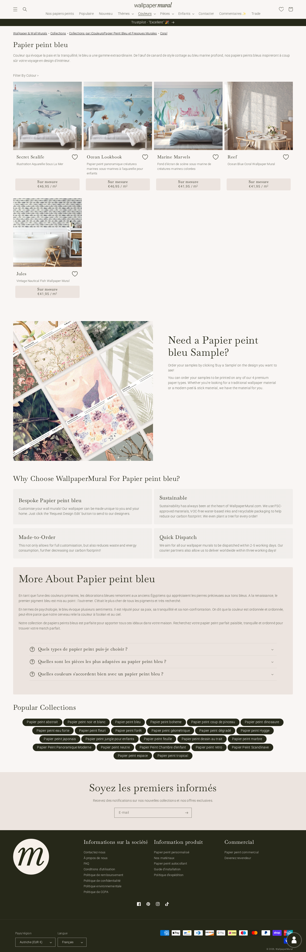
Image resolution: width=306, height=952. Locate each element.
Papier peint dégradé (215, 731)
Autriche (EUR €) (31, 942)
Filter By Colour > (26, 76)
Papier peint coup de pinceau (213, 722)
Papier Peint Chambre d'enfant (163, 747)
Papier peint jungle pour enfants (110, 739)
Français (68, 942)
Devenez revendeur (237, 858)
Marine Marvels (173, 157)
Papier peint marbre (247, 739)
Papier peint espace (133, 756)
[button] (15, 9)
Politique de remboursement (103, 875)
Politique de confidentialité (102, 880)
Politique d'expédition (168, 875)
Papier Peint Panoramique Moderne (64, 747)
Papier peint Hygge (255, 731)
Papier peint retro (209, 747)
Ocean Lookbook (104, 157)
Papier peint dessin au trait (202, 739)
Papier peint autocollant (170, 863)
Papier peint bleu (128, 722)
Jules (21, 273)
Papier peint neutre (115, 747)
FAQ (86, 863)
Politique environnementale (103, 886)
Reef (232, 157)
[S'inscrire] (186, 813)
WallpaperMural (284, 949)
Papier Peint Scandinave (250, 747)
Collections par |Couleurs (86, 33)
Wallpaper (30, 33)
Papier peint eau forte (53, 731)
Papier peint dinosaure (262, 722)
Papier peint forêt (128, 731)
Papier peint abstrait (42, 722)
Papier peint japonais (60, 739)
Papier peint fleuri (92, 731)
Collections (58, 33)
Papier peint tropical (173, 756)
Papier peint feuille (158, 739)
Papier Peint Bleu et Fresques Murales (130, 33)
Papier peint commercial (241, 852)
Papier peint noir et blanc (86, 722)
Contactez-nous (95, 852)
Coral (163, 33)
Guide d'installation (167, 869)
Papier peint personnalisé (171, 852)
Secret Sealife (30, 157)
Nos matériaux (164, 858)
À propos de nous (96, 858)
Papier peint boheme (166, 722)
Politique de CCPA (96, 892)
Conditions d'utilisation (99, 869)
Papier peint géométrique (171, 731)
